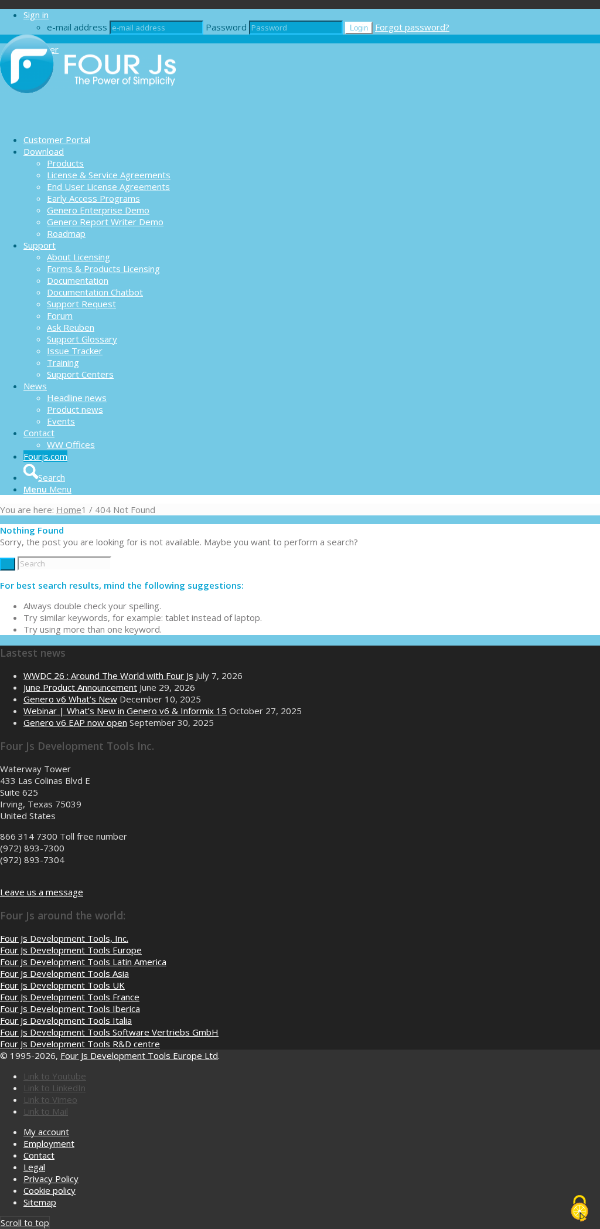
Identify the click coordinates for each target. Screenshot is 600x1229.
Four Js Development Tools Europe (71, 950)
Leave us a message (41, 892)
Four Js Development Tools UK (62, 985)
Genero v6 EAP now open (75, 722)
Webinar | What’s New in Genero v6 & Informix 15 (125, 711)
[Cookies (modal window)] (579, 1209)
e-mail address (77, 27)
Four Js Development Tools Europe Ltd (139, 1055)
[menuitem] (311, 139)
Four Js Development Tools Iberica (70, 1008)
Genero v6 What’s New (70, 699)
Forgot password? (412, 27)
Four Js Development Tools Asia (64, 973)
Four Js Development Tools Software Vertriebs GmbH (109, 1032)
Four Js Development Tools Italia (66, 1020)
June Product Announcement (80, 687)
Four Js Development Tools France (69, 997)
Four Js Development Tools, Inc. (64, 938)
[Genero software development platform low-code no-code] (88, 119)
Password (226, 27)
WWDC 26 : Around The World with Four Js (108, 675)
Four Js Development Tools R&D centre (80, 1044)
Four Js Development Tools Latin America (83, 961)
